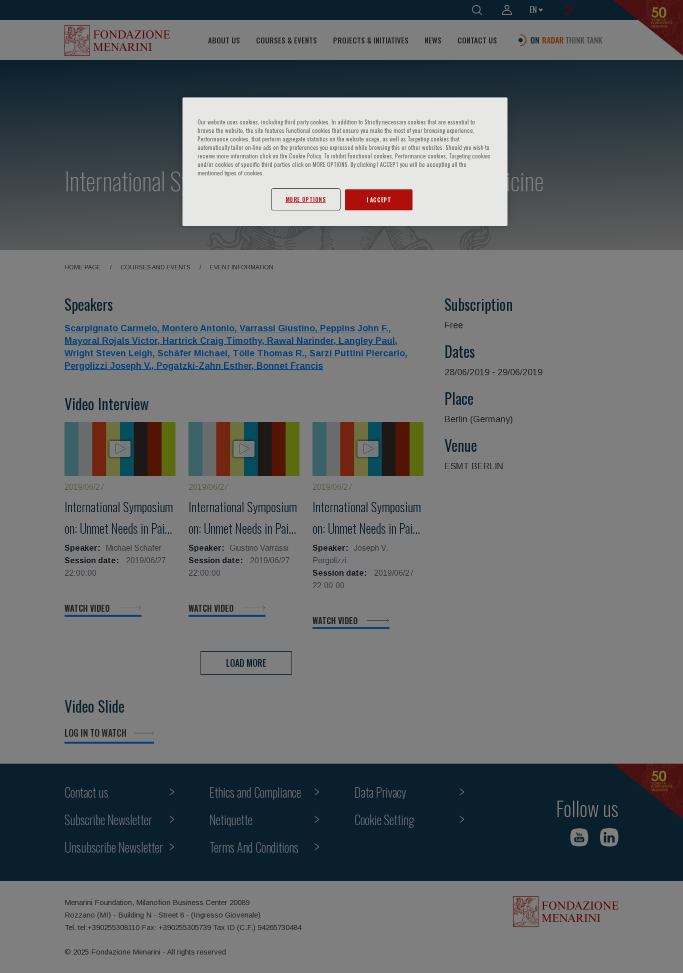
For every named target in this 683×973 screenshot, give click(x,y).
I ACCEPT (379, 199)
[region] (345, 161)
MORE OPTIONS (306, 199)
